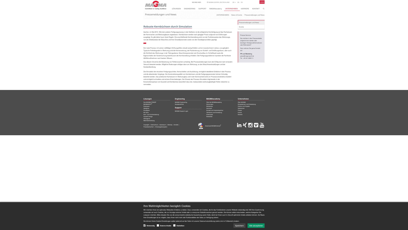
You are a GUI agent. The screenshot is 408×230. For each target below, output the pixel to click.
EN (238, 2)
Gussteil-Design (148, 116)
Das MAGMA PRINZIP (149, 102)
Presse (240, 110)
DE (234, 2)
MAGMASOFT (147, 104)
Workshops (209, 106)
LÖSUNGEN (176, 8)
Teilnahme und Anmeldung (214, 112)
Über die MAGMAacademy (214, 102)
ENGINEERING (189, 8)
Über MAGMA (242, 102)
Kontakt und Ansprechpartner (214, 110)
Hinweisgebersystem (161, 127)
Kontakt (176, 125)
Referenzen (241, 108)
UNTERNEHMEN (231, 8)
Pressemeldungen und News (254, 15)
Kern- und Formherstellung (151, 114)
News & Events (236, 15)
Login (262, 2)
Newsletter (209, 116)
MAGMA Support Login (181, 111)
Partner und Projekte (244, 106)
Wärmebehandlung (149, 120)
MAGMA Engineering (181, 102)
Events (241, 27)
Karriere (240, 114)
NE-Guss (146, 112)
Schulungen (209, 104)
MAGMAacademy (215, 8)
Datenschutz (154, 125)
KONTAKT (256, 8)
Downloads (209, 114)
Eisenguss (146, 106)
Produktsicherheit (148, 127)
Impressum (162, 125)
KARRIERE (245, 8)
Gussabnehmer (179, 104)
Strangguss (146, 118)
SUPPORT (202, 8)
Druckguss (146, 110)
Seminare (209, 108)
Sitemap (169, 125)
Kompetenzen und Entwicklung (247, 104)
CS (242, 2)
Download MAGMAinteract (213, 126)
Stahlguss (146, 108)
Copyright (146, 125)
